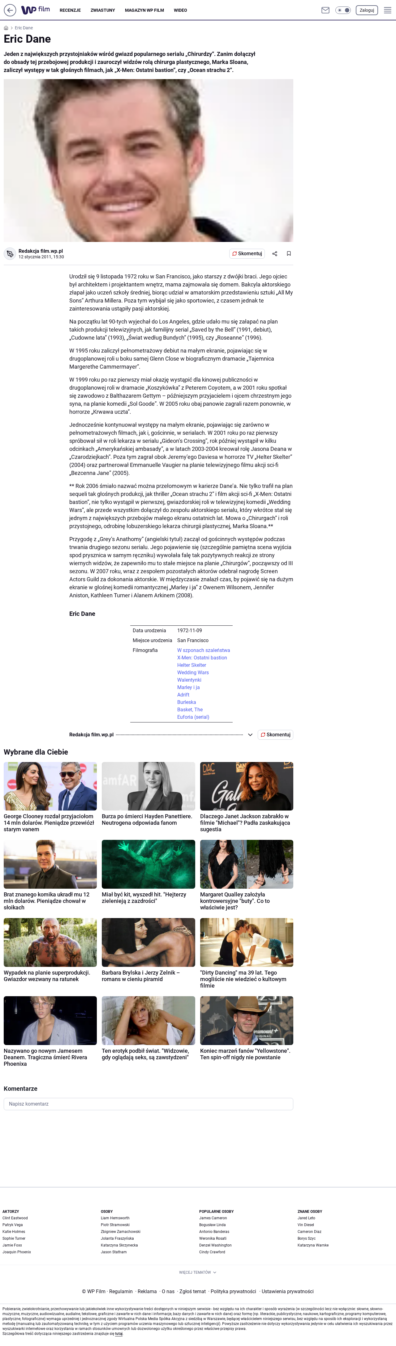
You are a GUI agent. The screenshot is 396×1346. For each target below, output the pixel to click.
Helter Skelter (191, 665)
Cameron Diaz (309, 1232)
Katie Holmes (13, 1232)
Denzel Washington (215, 1245)
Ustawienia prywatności (286, 1291)
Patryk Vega (12, 1225)
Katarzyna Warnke (313, 1245)
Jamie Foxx (12, 1245)
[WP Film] (40, 10)
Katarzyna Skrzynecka (119, 1245)
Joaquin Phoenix (16, 1252)
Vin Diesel (306, 1225)
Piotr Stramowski (115, 1225)
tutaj (119, 1333)
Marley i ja (188, 687)
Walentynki (189, 680)
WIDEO (180, 10)
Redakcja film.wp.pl (41, 251)
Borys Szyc (307, 1238)
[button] (343, 10)
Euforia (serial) (193, 717)
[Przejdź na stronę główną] (10, 15)
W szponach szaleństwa (203, 650)
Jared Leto (306, 1218)
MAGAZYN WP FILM (144, 10)
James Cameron (213, 1218)
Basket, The (190, 710)
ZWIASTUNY (103, 10)
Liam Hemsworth (115, 1218)
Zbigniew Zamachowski (120, 1232)
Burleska (186, 702)
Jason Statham (114, 1252)
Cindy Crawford (212, 1252)
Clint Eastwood (15, 1218)
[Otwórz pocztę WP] (325, 10)
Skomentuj (250, 253)
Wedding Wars (193, 672)
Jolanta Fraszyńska (117, 1238)
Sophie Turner (13, 1238)
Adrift (183, 695)
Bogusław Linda (212, 1225)
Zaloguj (367, 10)
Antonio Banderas (214, 1232)
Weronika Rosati (212, 1238)
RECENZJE (70, 10)
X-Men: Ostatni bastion (202, 658)
